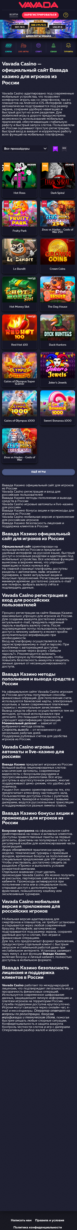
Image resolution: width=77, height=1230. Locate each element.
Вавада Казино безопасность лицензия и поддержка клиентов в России (33, 525)
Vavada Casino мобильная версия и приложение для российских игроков (38, 518)
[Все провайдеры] (25, 150)
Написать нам (21, 1220)
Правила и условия (49, 1220)
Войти (13, 15)
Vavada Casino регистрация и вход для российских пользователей (31, 493)
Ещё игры (38, 472)
